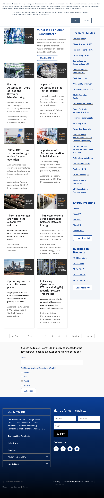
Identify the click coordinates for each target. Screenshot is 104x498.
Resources (13, 463)
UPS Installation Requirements (80, 190)
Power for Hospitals (82, 128)
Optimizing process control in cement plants (18, 284)
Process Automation (17, 188)
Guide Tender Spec (81, 174)
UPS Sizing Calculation (83, 89)
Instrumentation (15, 247)
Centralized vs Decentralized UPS (81, 62)
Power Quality (79, 38)
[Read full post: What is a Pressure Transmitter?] (19, 36)
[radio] (52, 372)
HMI (23, 122)
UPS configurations (82, 55)
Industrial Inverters (81, 163)
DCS (22, 119)
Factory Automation (50, 116)
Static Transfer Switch (80, 96)
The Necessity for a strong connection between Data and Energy (51, 220)
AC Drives (57, 110)
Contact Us (15, 487)
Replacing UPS (79, 169)
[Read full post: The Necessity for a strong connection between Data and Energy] (52, 202)
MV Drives (12, 310)
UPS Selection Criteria (83, 103)
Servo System (13, 122)
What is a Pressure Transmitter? (50, 32)
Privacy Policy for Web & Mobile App (78, 482)
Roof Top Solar (79, 123)
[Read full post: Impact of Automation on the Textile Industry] (52, 71)
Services (12, 450)
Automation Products (19, 436)
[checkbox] (52, 379)
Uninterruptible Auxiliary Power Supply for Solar (83, 149)
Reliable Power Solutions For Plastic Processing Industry (82, 137)
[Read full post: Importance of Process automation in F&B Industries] (52, 136)
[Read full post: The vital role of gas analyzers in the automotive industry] (19, 202)
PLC (26, 119)
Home (5, 487)
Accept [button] (76, 20)
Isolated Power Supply (83, 117)
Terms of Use (59, 485)
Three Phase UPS (22, 422)
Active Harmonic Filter (83, 157)
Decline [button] (86, 20)
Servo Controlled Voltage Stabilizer (81, 111)
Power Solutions (48, 244)
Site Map (57, 482)
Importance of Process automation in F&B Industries (52, 153)
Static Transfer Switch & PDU (32, 428)
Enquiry (26, 487)
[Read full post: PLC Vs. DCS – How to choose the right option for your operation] (19, 136)
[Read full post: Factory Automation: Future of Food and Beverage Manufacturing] (19, 71)
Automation (13, 116)
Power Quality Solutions (79, 182)
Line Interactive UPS (16, 419)
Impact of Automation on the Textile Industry (51, 87)
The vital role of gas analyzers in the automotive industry (18, 220)
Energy (51, 250)
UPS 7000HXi (54, 253)
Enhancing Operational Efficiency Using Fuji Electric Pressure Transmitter (51, 287)
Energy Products (16, 411)
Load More (81, 238)
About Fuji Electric (17, 456)
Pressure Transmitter (50, 322)
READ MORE (45, 58)
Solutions (13, 443)
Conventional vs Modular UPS (80, 71)
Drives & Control (48, 113)
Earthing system (80, 78)
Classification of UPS (82, 44)
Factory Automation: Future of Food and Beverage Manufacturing (18, 91)
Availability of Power (82, 83)
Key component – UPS (83, 49)
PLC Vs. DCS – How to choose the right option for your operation (18, 154)
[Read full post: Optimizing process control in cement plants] (19, 267)
